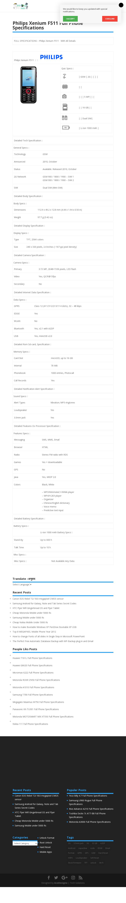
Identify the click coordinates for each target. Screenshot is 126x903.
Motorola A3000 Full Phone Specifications (90, 821)
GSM (93, 853)
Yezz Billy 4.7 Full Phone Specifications (88, 795)
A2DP (102, 843)
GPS (86, 853)
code (92, 848)
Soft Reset (94, 858)
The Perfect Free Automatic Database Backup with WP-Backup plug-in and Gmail (53, 641)
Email (107, 848)
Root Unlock (46, 842)
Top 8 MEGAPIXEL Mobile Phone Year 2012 (34, 631)
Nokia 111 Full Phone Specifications (30, 723)
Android (71, 848)
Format (71, 853)
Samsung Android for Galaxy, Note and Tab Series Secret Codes (44, 603)
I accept (70, 18)
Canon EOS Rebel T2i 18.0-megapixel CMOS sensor (38, 598)
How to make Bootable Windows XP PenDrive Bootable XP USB (45, 627)
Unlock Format (47, 837)
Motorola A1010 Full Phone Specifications (33, 687)
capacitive (82, 848)
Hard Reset (45, 847)
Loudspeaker (81, 858)
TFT (85, 862)
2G (69, 843)
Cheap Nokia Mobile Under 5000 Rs (30, 622)
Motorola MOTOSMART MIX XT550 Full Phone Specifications (43, 716)
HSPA (70, 858)
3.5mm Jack (78, 843)
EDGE (100, 848)
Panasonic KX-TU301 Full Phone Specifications (36, 709)
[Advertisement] (63, 757)
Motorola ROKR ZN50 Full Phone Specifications (36, 679)
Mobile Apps (46, 851)
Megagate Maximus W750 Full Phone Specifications (38, 702)
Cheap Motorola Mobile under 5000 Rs (32, 612)
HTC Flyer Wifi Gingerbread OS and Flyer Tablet (36, 608)
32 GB (94, 843)
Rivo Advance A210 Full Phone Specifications (91, 808)
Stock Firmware (74, 862)
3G (88, 843)
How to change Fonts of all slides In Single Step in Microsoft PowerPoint (49, 636)
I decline (109, 18)
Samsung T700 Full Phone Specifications (33, 694)
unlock (93, 862)
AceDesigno (60, 882)
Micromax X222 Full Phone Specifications (33, 672)
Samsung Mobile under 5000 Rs (28, 617)
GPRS (79, 853)
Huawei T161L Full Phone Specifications (32, 658)
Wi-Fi (101, 862)
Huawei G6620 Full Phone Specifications (32, 665)
